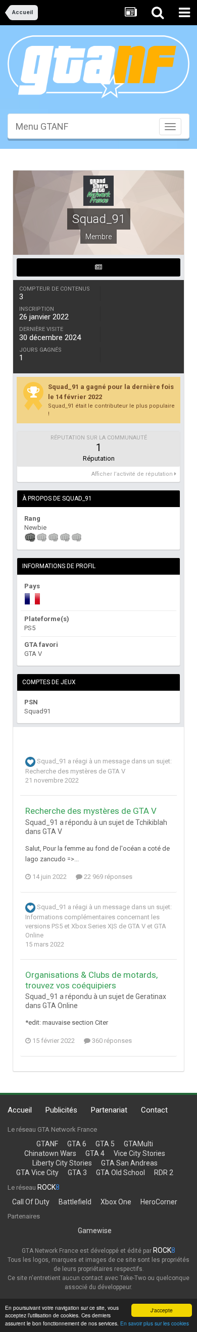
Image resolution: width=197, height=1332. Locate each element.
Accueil (20, 1110)
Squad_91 (51, 761)
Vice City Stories (139, 1153)
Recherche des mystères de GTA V (75, 771)
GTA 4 (95, 1153)
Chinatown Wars (50, 1153)
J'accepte (162, 1310)
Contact (154, 1110)
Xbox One (116, 1202)
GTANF (47, 1144)
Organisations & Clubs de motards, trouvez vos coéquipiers (91, 980)
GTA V (52, 831)
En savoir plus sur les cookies (154, 1323)
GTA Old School (120, 1173)
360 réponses (111, 1040)
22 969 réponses (107, 876)
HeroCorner (158, 1202)
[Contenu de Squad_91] (98, 267)
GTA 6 (76, 1144)
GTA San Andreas (129, 1163)
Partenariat (109, 1110)
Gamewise (95, 1231)
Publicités (61, 1110)
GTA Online (60, 1006)
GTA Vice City (37, 1173)
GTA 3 (77, 1173)
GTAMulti (138, 1144)
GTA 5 (105, 1144)
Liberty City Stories (62, 1163)
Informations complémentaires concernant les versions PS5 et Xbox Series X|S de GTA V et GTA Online (95, 926)
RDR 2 (163, 1173)
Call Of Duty (31, 1202)
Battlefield (75, 1202)
